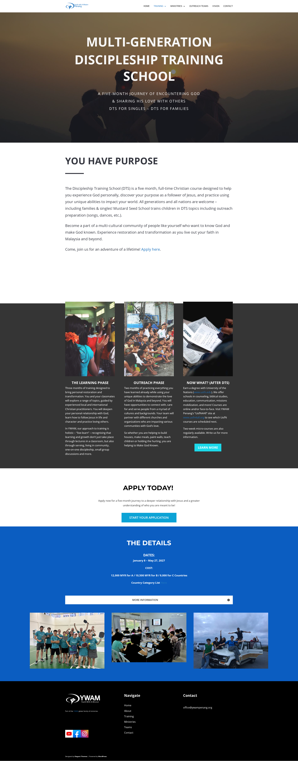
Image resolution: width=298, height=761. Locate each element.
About (127, 711)
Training (158, 6)
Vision (215, 6)
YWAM (76, 711)
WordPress (102, 756)
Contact (228, 6)
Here (163, 582)
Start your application (149, 517)
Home (147, 6)
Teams (128, 727)
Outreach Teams (198, 6)
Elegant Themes (81, 756)
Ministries (176, 6)
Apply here (150, 249)
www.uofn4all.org (193, 417)
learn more (208, 447)
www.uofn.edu (202, 392)
